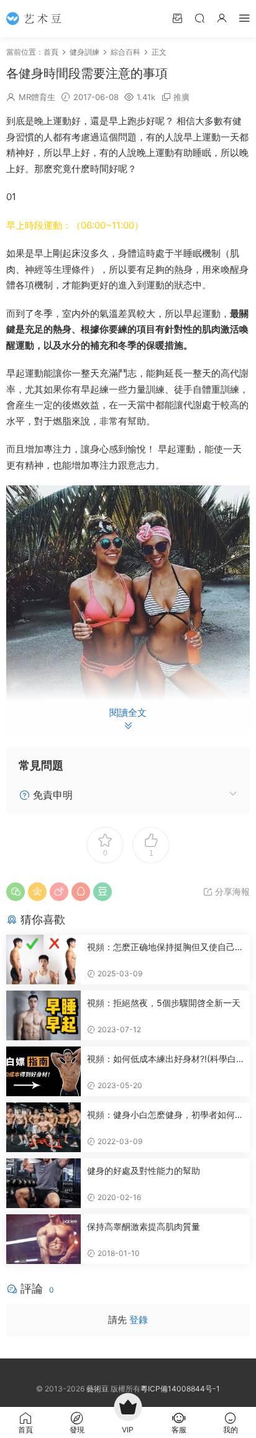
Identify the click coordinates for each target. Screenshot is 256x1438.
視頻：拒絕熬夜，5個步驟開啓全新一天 (163, 1002)
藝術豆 (97, 1388)
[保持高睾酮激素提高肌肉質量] (43, 1239)
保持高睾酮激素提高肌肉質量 (143, 1226)
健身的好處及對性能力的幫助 (143, 1170)
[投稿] (177, 18)
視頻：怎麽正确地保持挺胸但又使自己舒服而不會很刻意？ (165, 947)
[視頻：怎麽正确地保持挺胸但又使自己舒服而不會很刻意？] (43, 959)
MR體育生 (37, 97)
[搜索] (199, 18)
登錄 (138, 1320)
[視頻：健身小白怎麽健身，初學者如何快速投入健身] (43, 1127)
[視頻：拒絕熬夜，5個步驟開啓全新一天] (43, 1015)
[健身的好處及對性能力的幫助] (43, 1183)
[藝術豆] (37, 18)
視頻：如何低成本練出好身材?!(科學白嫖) (161, 1059)
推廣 (181, 97)
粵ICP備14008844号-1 (180, 1388)
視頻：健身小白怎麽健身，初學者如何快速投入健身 (165, 1115)
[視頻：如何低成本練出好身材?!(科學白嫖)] (43, 1071)
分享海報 (231, 891)
